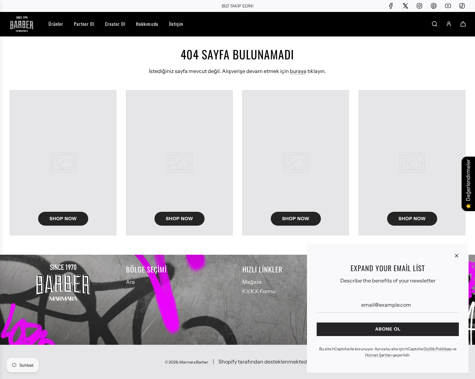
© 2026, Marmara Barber (186, 362)
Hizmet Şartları (378, 355)
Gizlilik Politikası (437, 348)
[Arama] (435, 24)
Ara (130, 282)
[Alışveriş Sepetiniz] (463, 24)
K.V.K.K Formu (258, 291)
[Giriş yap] (449, 24)
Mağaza (252, 282)
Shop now (63, 218)
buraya (298, 71)
